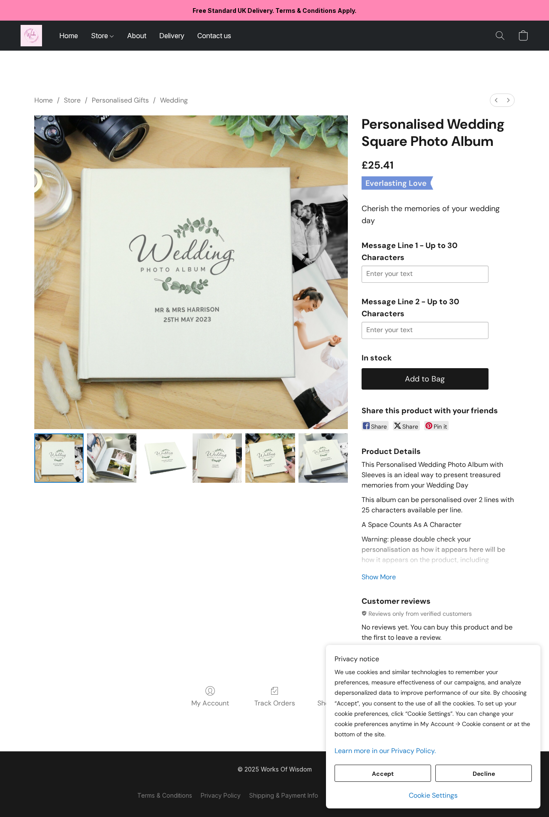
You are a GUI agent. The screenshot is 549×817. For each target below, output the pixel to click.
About (136, 35)
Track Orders (274, 703)
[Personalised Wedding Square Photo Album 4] (270, 458)
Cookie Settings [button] (433, 795)
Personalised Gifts (120, 100)
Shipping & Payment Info (283, 795)
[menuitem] (496, 100)
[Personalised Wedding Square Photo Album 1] (111, 458)
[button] (31, 35)
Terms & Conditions (164, 795)
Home (68, 35)
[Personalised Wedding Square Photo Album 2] (164, 458)
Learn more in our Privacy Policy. (385, 750)
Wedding (174, 100)
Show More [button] (379, 576)
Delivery (171, 35)
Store (100, 35)
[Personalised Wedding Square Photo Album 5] (323, 458)
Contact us (214, 35)
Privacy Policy (221, 795)
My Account (210, 703)
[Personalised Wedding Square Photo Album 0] (59, 458)
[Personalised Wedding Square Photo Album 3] (217, 458)
